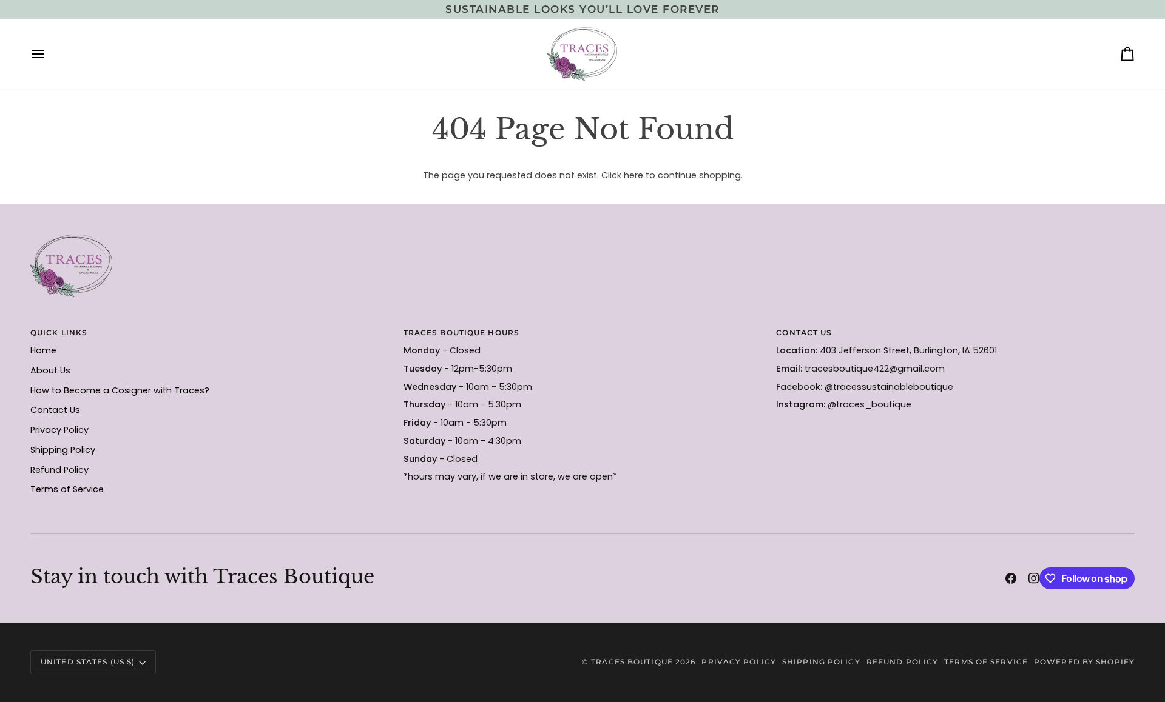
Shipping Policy (62, 450)
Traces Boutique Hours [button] (461, 332)
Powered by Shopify (1084, 661)
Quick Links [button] (58, 332)
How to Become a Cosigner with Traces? (119, 390)
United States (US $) (88, 661)
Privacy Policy (59, 430)
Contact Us (55, 410)
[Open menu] (48, 54)
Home (43, 350)
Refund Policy (59, 470)
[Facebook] (1010, 578)
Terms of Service (67, 489)
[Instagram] (1033, 578)
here (633, 175)
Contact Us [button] (804, 332)
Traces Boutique (632, 661)
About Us (50, 370)
